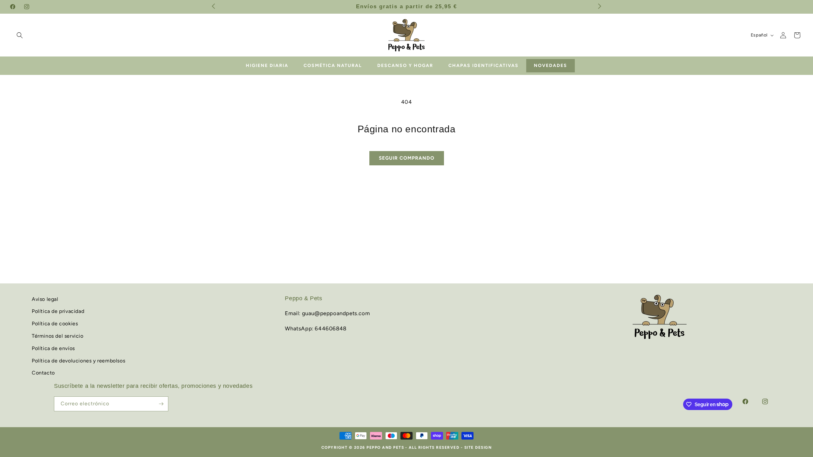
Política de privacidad (58, 311)
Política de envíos (53, 348)
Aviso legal (45, 299)
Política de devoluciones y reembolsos (78, 361)
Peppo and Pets (385, 447)
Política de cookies (55, 324)
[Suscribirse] (161, 403)
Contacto (43, 373)
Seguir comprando (406, 158)
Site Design (478, 447)
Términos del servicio (58, 336)
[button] (20, 35)
